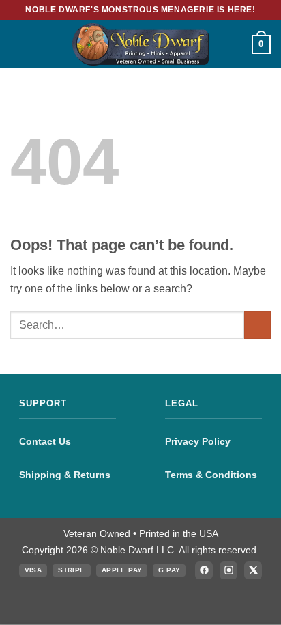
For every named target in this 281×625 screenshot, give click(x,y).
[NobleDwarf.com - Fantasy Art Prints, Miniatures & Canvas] (140, 44)
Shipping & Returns (64, 474)
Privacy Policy (198, 441)
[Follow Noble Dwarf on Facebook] (204, 570)
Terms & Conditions (211, 474)
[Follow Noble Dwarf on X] (253, 570)
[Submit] (257, 324)
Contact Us (45, 441)
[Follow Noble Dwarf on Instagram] (228, 570)
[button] (18, 44)
